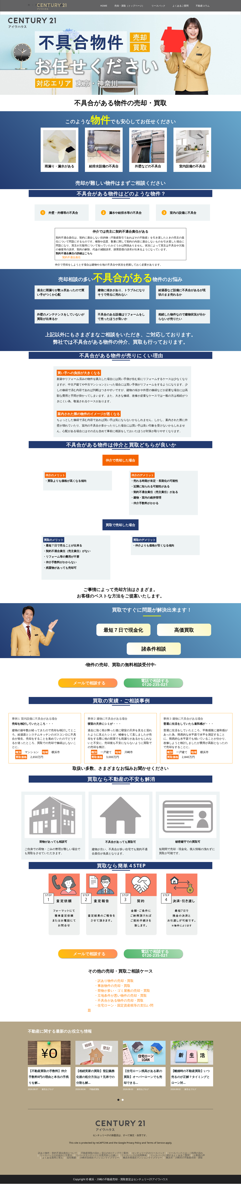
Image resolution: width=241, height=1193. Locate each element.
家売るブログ (48, 1089)
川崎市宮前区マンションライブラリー (99, 1157)
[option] (123, 1066)
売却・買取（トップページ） (129, 5)
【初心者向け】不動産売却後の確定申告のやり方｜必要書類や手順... (143, 1077)
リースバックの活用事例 (134, 1155)
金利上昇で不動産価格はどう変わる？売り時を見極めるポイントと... (190, 1077)
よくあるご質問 (180, 5)
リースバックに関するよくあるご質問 (170, 1155)
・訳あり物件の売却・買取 (114, 980)
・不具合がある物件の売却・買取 (118, 1000)
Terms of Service (156, 1142)
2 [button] (123, 1100)
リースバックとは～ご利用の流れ (186, 1152)
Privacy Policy (134, 1142)
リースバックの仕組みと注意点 (56, 1155)
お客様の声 (199, 1155)
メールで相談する (89, 682)
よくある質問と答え (52, 1157)
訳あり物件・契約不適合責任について (57, 1152)
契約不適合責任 (71, 257)
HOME (103, 5)
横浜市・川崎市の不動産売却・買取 (184, 1157)
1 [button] (118, 1100)
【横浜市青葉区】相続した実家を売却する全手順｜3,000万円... (49, 1077)
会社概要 (71, 1157)
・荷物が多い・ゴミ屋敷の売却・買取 (122, 990)
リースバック (158, 5)
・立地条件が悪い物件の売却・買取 (120, 995)
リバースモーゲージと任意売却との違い (96, 1155)
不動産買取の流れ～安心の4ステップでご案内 (104, 1152)
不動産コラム (203, 5)
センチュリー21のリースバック (148, 1152)
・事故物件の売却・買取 (112, 985)
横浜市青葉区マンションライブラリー (142, 1157)
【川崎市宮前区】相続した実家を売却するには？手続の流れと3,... (95, 1077)
